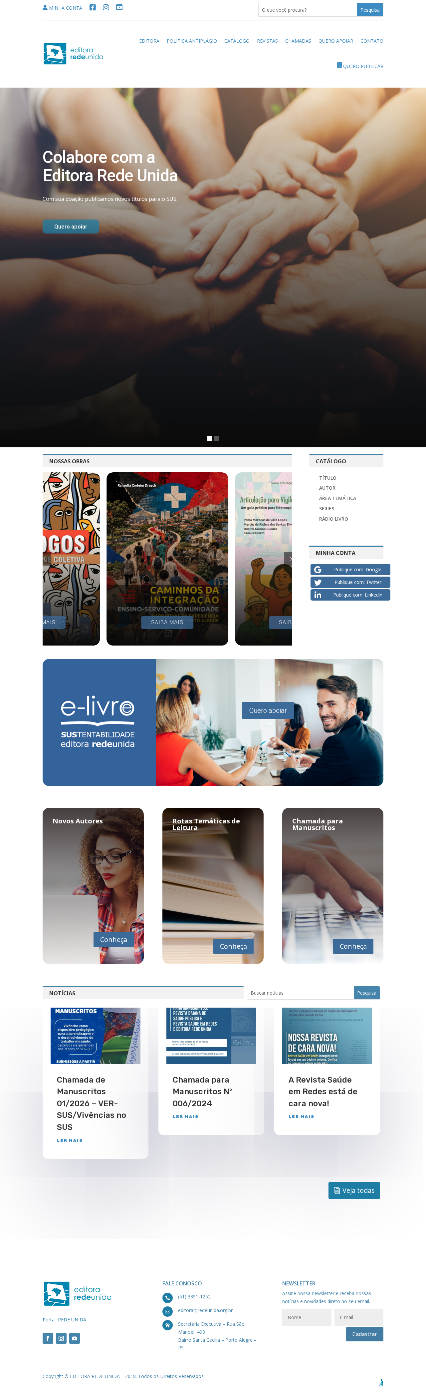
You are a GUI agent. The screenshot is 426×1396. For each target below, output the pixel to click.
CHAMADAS (298, 41)
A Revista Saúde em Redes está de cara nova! (323, 1091)
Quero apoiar (268, 710)
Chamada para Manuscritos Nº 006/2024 (202, 1091)
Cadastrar (364, 1334)
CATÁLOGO (237, 41)
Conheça (113, 939)
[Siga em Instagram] (61, 1338)
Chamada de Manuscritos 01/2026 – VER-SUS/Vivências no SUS (91, 1103)
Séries (326, 508)
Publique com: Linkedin (357, 595)
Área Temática (337, 498)
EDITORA (149, 41)
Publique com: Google (357, 569)
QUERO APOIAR (336, 41)
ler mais (70, 1140)
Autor (327, 488)
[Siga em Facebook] (48, 1338)
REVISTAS (267, 41)
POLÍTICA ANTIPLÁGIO (192, 41)
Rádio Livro (333, 519)
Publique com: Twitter (357, 582)
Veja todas (358, 1190)
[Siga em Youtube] (74, 1338)
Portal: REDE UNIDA (64, 1319)
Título (327, 478)
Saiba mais (167, 622)
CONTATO (371, 41)
